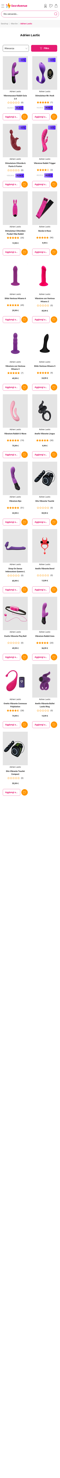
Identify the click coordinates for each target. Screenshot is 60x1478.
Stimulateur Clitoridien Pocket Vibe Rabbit (15, 232)
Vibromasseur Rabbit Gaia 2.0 (15, 97)
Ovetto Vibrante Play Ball (15, 636)
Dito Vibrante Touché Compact (15, 772)
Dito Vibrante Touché (44, 501)
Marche (14, 23)
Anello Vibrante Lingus (45, 433)
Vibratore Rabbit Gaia (44, 636)
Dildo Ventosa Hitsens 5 (44, 366)
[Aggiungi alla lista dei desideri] (24, 117)
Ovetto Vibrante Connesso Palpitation (15, 705)
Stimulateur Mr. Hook (44, 95)
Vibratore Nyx (15, 501)
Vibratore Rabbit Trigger (45, 163)
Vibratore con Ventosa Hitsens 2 (45, 300)
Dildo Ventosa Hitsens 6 (15, 298)
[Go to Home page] (16, 5)
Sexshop (4, 23)
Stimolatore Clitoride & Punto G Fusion (15, 164)
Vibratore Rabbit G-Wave (15, 433)
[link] (46, 5)
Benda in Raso (44, 231)
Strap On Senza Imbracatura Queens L (15, 570)
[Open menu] (2, 6)
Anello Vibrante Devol (44, 568)
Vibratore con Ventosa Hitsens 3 (15, 367)
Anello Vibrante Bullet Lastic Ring (45, 705)
